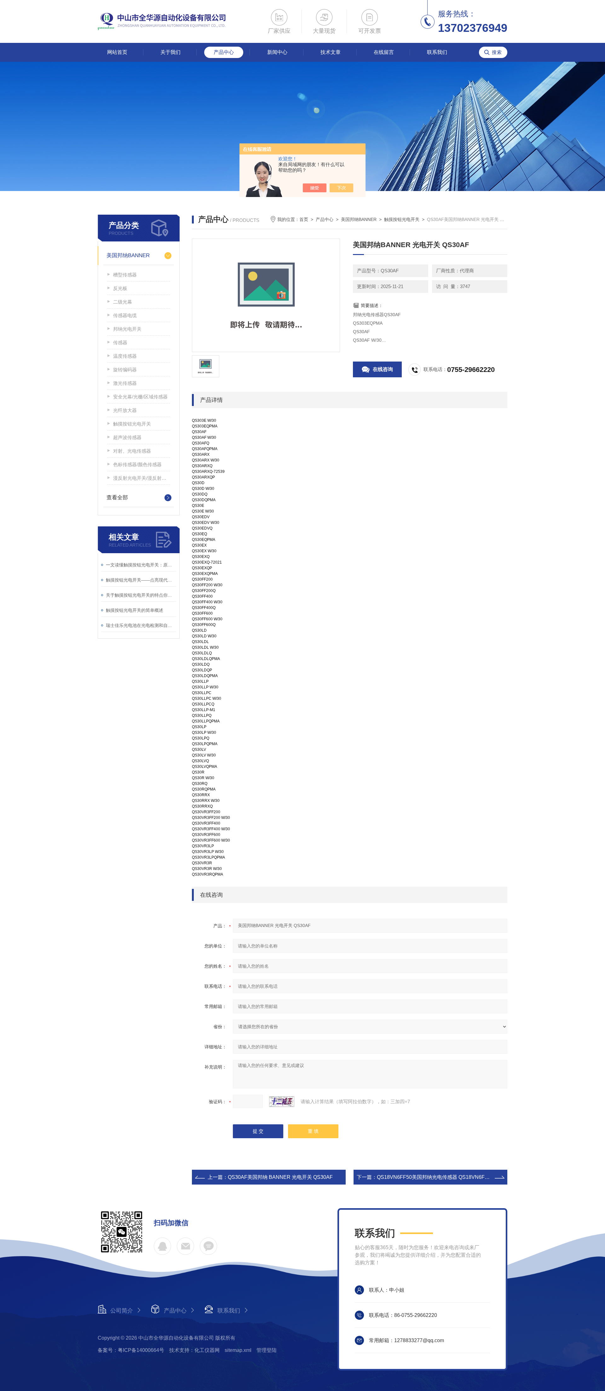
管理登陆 (266, 1350)
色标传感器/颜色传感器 (137, 464)
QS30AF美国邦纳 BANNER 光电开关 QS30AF (280, 1177)
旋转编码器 (125, 369)
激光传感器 (125, 383)
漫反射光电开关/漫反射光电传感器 (141, 478)
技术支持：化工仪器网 (194, 1350)
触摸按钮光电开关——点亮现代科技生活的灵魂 (141, 579)
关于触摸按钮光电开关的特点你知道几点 (141, 595)
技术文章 (330, 52)
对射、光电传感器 (132, 451)
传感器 (120, 342)
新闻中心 (277, 52)
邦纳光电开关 (127, 329)
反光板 (120, 288)
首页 (303, 219)
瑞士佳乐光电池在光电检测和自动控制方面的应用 (141, 625)
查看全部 (117, 498)
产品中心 (224, 52)
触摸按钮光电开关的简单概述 (134, 610)
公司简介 (121, 1310)
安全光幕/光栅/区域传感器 (140, 396)
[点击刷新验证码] (281, 1101)
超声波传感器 (127, 437)
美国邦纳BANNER (128, 255)
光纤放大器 (125, 410)
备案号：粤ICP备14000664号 (131, 1350)
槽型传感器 (125, 274)
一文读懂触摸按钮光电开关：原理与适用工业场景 (141, 564)
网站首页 (117, 52)
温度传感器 (125, 356)
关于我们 (170, 52)
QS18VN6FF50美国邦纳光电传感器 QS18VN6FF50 (435, 1177)
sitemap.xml (238, 1350)
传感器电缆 (125, 315)
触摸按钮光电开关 (132, 423)
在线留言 (384, 52)
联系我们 (437, 52)
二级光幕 (122, 301)
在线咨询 (383, 369)
